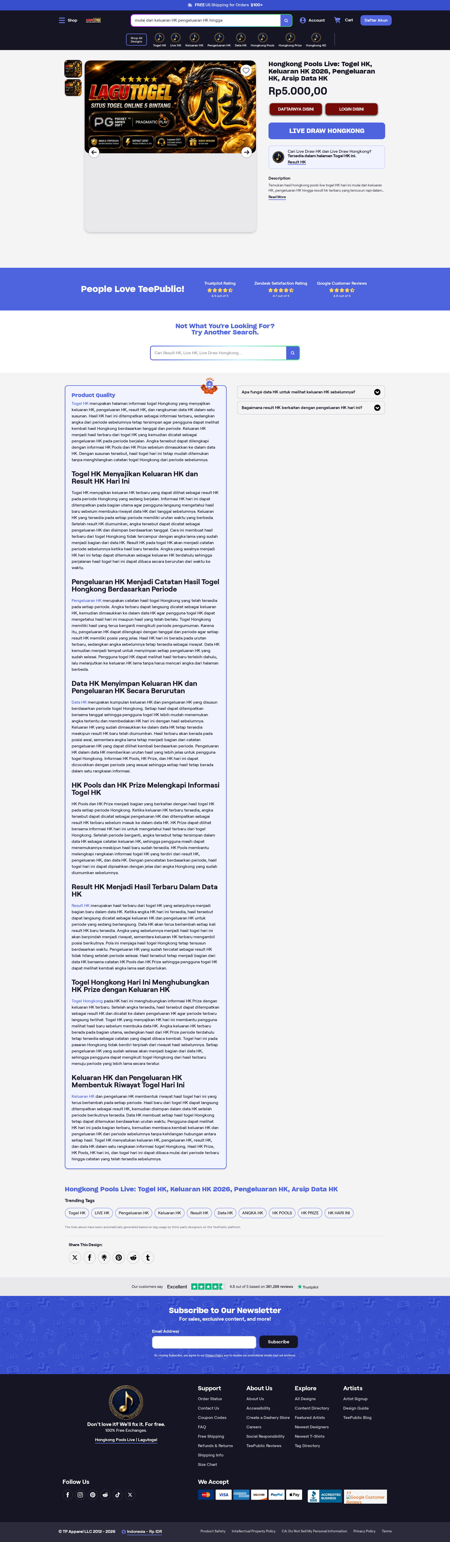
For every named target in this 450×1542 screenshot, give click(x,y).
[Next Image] (246, 152)
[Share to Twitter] (75, 1257)
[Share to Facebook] (89, 1257)
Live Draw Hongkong (327, 131)
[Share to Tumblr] (148, 1257)
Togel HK (80, 403)
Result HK (81, 905)
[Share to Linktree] (104, 1257)
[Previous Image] (94, 152)
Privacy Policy (214, 1355)
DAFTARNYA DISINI (296, 109)
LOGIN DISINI (351, 109)
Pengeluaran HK (87, 600)
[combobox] (206, 20)
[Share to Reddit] (133, 1257)
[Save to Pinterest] (119, 1257)
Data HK (79, 702)
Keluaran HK (83, 1096)
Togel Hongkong (87, 1001)
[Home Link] (93, 20)
